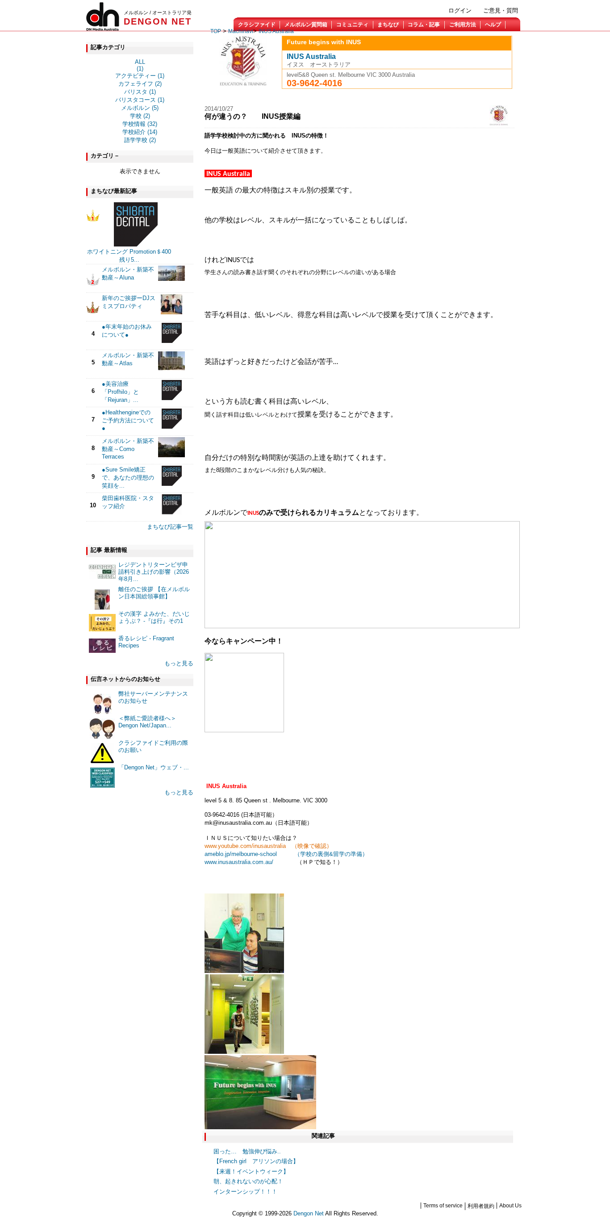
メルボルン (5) (140, 107)
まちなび (388, 24)
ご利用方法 (462, 24)
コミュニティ (352, 24)
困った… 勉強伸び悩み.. (247, 1151)
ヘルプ (493, 24)
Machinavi (240, 31)
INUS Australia (276, 31)
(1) (140, 68)
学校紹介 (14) (139, 132)
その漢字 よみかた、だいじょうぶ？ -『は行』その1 (154, 617)
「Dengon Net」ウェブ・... (153, 767)
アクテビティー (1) (139, 75)
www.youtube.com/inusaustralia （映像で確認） (268, 846)
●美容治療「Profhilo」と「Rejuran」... (120, 391)
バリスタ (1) (140, 91)
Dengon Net (308, 1213)
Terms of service (443, 1205)
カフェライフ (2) (140, 83)
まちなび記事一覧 (170, 526)
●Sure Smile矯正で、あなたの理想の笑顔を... (128, 477)
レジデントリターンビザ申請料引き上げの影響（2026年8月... (153, 571)
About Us (510, 1205)
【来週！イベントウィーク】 (251, 1171)
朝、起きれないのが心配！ (248, 1181)
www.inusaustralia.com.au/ (239, 862)
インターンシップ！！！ (245, 1191)
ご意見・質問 (500, 10)
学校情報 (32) (139, 124)
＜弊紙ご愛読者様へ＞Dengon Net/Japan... (147, 722)
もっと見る (178, 663)
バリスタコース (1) (139, 99)
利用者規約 (481, 1206)
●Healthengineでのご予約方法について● (128, 420)
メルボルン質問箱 (305, 24)
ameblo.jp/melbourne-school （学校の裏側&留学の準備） (286, 854)
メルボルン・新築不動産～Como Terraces (128, 449)
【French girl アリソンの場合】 (256, 1161)
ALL (140, 61)
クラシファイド (257, 24)
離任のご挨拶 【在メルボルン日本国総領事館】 (154, 593)
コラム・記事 (424, 24)
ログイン (460, 10)
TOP (215, 31)
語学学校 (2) (140, 140)
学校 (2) (140, 116)
